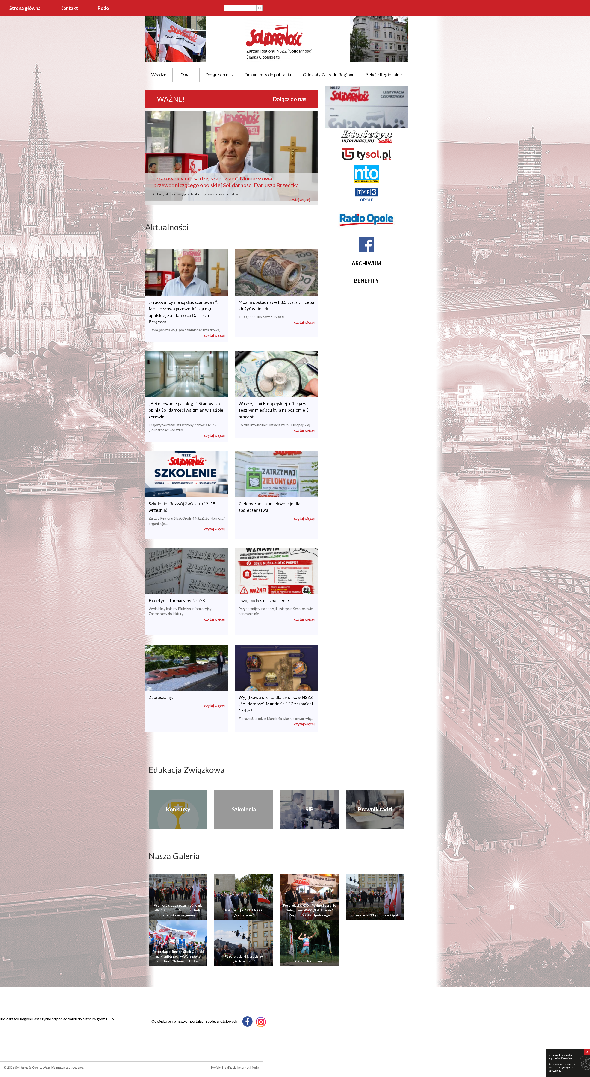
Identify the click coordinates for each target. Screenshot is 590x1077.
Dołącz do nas (219, 74)
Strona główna (25, 8)
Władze (158, 74)
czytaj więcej (299, 199)
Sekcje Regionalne (384, 74)
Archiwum (366, 263)
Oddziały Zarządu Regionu (328, 74)
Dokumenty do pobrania (268, 74)
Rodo (103, 8)
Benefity (366, 281)
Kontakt (69, 8)
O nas (186, 74)
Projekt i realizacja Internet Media (235, 1067)
